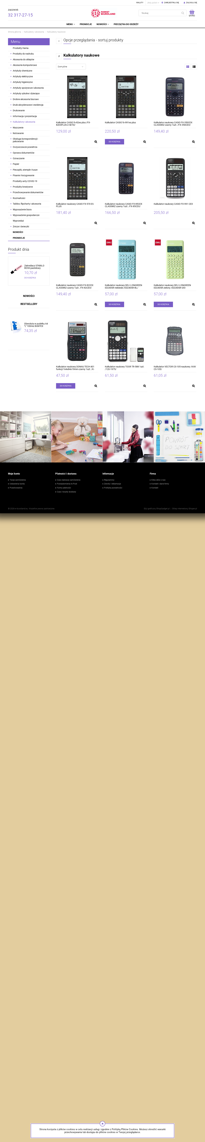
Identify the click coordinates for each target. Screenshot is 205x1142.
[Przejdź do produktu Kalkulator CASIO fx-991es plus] (126, 97)
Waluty (139, 3)
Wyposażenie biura (22, 209)
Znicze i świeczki (21, 226)
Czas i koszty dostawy (66, 492)
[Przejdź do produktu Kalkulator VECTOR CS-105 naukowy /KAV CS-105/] (175, 341)
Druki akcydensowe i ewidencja (28, 105)
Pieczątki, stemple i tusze (25, 169)
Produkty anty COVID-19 (25, 181)
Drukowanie (19, 110)
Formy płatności (64, 488)
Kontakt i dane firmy (160, 484)
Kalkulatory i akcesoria (24, 122)
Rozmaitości (19, 198)
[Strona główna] (103, 13)
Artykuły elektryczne (23, 76)
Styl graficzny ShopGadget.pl (157, 508)
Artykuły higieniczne (23, 82)
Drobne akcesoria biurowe (26, 99)
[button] (95, 141)
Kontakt (154, 488)
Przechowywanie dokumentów (28, 192)
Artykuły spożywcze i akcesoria (28, 88)
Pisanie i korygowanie (23, 175)
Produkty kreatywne (23, 186)
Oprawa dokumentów (23, 152)
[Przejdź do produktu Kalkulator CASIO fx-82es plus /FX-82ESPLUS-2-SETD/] (77, 97)
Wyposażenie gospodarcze (26, 215)
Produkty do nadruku (23, 53)
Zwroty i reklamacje (112, 484)
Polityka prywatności (113, 488)
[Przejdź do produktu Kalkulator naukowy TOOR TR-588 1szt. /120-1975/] (126, 341)
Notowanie (18, 133)
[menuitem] (70, 24)
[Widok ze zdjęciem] (188, 67)
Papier (16, 164)
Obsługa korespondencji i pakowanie (25, 140)
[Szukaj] (182, 13)
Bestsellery (28, 304)
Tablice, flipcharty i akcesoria (27, 203)
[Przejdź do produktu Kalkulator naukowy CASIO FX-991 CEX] (175, 178)
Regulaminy (109, 480)
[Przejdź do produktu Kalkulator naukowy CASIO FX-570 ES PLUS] (77, 178)
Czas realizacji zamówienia (68, 480)
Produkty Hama (21, 48)
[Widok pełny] (194, 67)
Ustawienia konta (17, 484)
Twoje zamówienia (18, 480)
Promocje (19, 238)
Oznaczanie (19, 158)
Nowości (18, 232)
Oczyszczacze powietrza (25, 147)
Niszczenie (18, 127)
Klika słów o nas (158, 480)
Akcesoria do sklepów (23, 59)
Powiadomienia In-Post (67, 484)
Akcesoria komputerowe (25, 65)
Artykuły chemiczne (22, 70)
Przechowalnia (16, 488)
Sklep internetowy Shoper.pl (184, 508)
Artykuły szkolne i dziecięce (26, 93)
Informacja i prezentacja (25, 116)
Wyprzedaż (18, 220)
